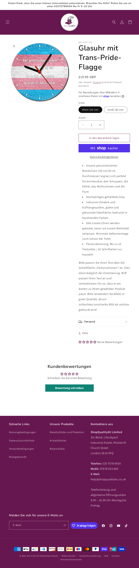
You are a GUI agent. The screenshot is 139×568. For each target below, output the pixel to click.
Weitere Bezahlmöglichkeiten (104, 156)
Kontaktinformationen (71, 559)
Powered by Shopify (48, 556)
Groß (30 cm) (116, 109)
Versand (97, 82)
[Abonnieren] (64, 525)
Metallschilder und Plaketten (67, 432)
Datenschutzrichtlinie (21, 440)
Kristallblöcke (58, 440)
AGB (106, 556)
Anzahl (82, 117)
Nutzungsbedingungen (22, 432)
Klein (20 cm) (90, 109)
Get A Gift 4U (33, 556)
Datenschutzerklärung (90, 556)
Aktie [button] (85, 333)
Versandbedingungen (21, 448)
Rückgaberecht (18, 457)
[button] (8, 22)
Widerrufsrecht (69, 556)
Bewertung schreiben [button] (69, 388)
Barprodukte (57, 448)
